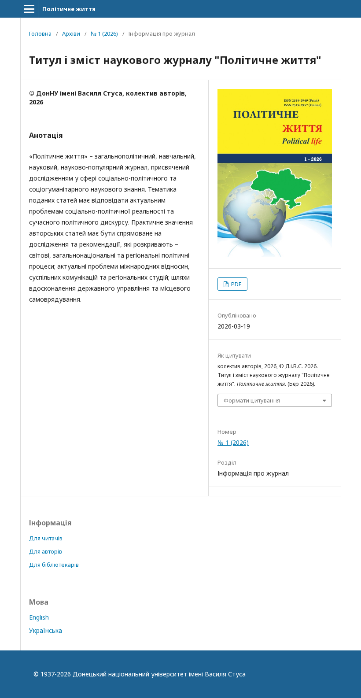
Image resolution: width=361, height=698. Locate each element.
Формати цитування (252, 400)
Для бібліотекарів (54, 565)
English (39, 617)
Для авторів (45, 551)
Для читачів (46, 538)
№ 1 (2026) (104, 33)
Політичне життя (69, 9)
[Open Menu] (29, 9)
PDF (235, 284)
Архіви (71, 33)
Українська (45, 630)
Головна (40, 33)
